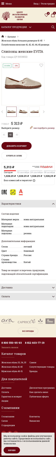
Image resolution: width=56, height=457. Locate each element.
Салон (4, 420)
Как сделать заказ (38, 392)
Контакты (34, 416)
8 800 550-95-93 (11, 342)
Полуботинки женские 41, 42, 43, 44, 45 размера (25, 44)
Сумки (32, 362)
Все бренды (28, 331)
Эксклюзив (2, 36)
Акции (4, 400)
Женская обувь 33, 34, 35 (13, 362)
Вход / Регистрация (44, 3)
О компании (7, 416)
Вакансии (34, 420)
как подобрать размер (44, 128)
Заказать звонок (9, 347)
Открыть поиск (53, 27)
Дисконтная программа (42, 387)
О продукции (8, 425)
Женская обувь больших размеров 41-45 (21, 40)
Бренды (33, 371)
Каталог (12, 37)
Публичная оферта (39, 396)
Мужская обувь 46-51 (12, 371)
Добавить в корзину (17, 146)
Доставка (6, 387)
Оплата (5, 392)
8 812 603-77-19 (35, 342)
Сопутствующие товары (41, 366)
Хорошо (12, 450)
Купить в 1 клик (14, 156)
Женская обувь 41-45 (12, 366)
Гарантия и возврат (11, 396)
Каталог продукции (14, 27)
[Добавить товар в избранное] (41, 65)
